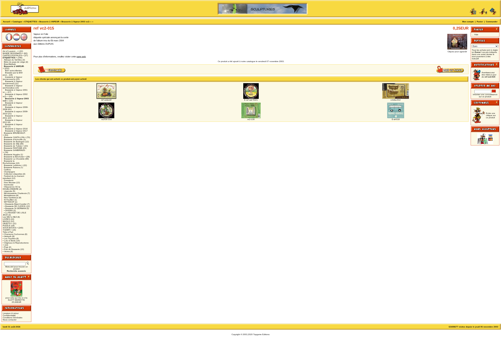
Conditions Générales (12, 317)
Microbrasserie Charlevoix (15, 193)
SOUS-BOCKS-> (10, 228)
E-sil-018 (396, 119)
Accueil (6, 22)
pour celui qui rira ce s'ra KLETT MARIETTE (16, 299)
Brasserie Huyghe (12, 154)
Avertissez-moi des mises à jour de (489, 74)
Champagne (9, 172)
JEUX (5, 215)
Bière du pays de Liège (14, 62)
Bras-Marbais (10, 64)
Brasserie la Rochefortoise (9, 162)
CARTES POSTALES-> (13, 55)
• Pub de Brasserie (11, 249)
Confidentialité (9, 315)
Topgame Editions (261, 334)
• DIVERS (8, 210)
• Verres (6, 251)
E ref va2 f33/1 (251, 100)
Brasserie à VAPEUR (49, 22)
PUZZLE (6, 225)
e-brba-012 (396, 100)
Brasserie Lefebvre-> (13, 165)
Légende (8, 191)
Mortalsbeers (9, 195)
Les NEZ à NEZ (10, 217)
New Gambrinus (11, 198)
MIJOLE (6, 221)
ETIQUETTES (30, 22)
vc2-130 (251, 119)
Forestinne (9, 180)
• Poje (5, 247)
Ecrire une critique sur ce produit (491, 115)
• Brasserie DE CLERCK (15, 206)
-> (10, 58)
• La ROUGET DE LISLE (15, 213)
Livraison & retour (11, 313)
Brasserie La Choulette (14, 159)
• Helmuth (7, 236)
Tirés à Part (8, 232)
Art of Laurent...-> (11, 51)
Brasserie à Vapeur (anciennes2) (12, 82)
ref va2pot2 (106, 100)
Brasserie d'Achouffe (13, 139)
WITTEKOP (9, 202)
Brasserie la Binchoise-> (15, 157)
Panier (480, 22)
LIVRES (6, 219)
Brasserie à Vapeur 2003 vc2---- (76, 22)
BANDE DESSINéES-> (13, 53)
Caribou (7, 170)
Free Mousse (10, 182)
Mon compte (468, 22)
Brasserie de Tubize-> (14, 146)
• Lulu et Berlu (9, 241)
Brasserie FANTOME (13, 148)
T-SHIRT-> (7, 230)
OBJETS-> (7, 223)
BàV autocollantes (13, 70)
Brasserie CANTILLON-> (15, 137)
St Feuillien (9, 200)
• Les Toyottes (9, 238)
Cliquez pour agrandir (457, 51)
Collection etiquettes (13, 174)
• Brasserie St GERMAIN (15, 208)
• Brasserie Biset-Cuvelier (15, 204)
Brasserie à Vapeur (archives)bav (12, 87)
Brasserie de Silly (11, 144)
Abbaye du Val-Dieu (13, 60)
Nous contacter (9, 320)
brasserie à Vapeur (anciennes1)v (12, 78)
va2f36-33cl (106, 119)
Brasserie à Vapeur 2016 (16, 129)
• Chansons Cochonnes (13, 234)
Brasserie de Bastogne (14, 142)
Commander (491, 22)
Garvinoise (9, 185)
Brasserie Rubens (12, 167)
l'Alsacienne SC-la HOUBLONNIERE (11, 188)
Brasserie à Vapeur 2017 (16, 131)
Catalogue (17, 22)
